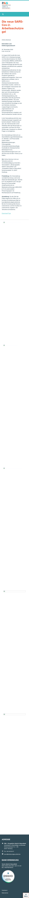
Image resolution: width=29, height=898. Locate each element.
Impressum (4, 890)
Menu (26, 896)
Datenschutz (5, 893)
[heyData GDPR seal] (8, 876)
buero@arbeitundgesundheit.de (12, 854)
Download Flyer (6, 213)
